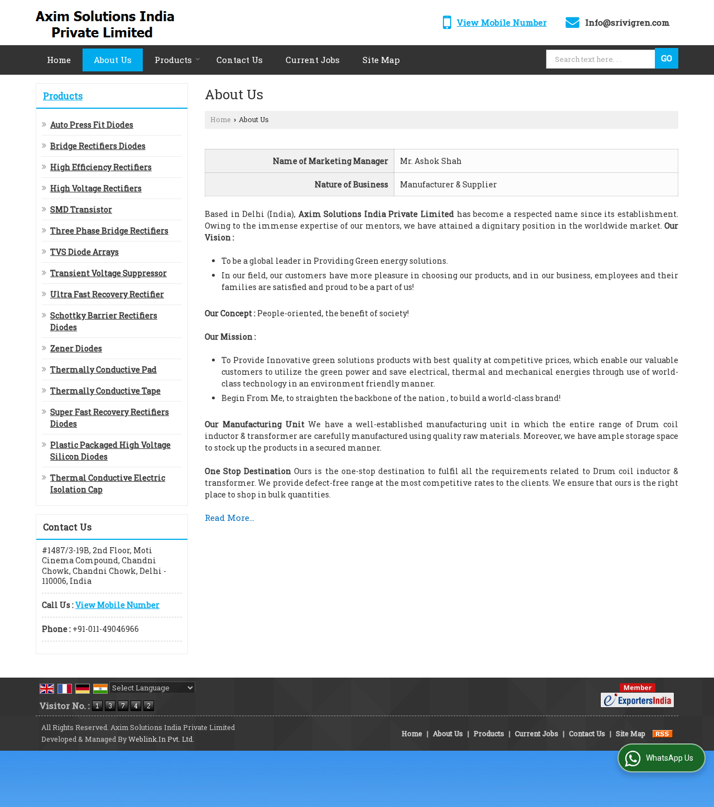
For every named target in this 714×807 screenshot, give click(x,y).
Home (59, 59)
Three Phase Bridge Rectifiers (109, 230)
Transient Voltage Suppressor (108, 273)
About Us (113, 59)
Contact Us (239, 59)
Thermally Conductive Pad (103, 369)
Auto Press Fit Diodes (91, 124)
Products (173, 59)
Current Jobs (313, 59)
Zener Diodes (76, 348)
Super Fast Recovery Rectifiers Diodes (109, 418)
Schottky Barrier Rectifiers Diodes (103, 321)
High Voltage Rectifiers (96, 188)
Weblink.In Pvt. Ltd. (161, 738)
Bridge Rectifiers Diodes (98, 146)
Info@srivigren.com (627, 22)
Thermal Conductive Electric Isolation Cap (107, 483)
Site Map (381, 59)
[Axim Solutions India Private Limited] (111, 23)
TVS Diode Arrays (84, 252)
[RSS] (663, 733)
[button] (502, 22)
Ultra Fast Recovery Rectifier (107, 294)
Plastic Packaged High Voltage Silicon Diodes (110, 450)
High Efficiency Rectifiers (101, 167)
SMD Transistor (81, 209)
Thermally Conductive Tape (105, 390)
